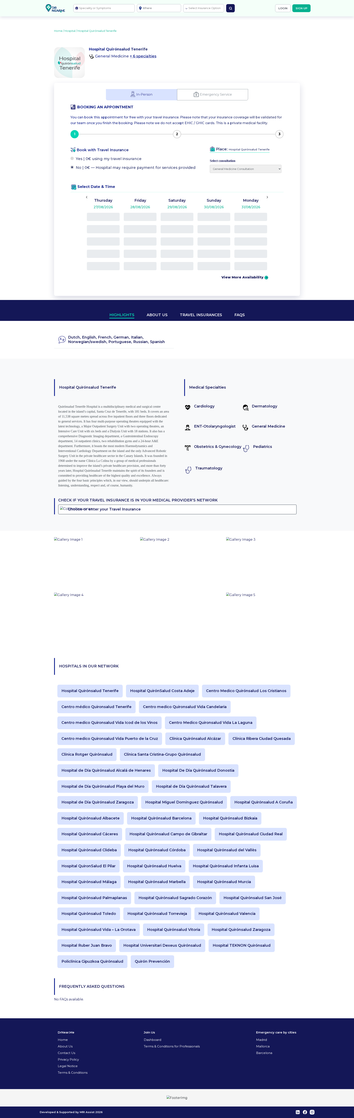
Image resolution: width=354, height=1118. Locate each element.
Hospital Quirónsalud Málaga (89, 882)
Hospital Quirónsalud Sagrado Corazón (175, 898)
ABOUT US (157, 315)
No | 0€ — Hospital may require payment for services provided (135, 167)
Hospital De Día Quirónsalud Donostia (198, 770)
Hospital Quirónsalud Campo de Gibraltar (168, 834)
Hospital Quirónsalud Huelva (154, 866)
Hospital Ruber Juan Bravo (86, 945)
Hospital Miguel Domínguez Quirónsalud (184, 802)
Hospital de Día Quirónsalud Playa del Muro (102, 786)
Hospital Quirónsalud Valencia (227, 914)
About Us (65, 1046)
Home (63, 1040)
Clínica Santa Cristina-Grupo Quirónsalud (162, 754)
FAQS (239, 315)
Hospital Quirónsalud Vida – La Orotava (98, 930)
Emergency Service (216, 94)
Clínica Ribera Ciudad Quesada (262, 739)
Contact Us (66, 1053)
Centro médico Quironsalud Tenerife (96, 707)
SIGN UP (301, 8)
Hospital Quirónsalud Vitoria (173, 930)
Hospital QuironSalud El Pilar (88, 866)
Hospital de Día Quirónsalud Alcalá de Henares (106, 770)
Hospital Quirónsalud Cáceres (89, 834)
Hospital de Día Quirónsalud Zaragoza (97, 802)
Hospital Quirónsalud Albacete (90, 818)
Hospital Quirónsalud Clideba (89, 850)
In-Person (144, 94)
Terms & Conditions (72, 1073)
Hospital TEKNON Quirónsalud (242, 945)
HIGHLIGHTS (121, 315)
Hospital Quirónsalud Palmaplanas (94, 898)
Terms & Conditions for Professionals (172, 1046)
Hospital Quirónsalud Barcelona (161, 818)
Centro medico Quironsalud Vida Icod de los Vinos (109, 723)
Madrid (261, 1040)
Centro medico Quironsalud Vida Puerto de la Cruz (109, 739)
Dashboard (152, 1040)
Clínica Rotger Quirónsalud (86, 754)
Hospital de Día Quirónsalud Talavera (191, 786)
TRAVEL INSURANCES (201, 315)
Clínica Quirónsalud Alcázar (195, 739)
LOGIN (282, 8)
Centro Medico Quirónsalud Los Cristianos (246, 691)
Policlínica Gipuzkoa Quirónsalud (92, 961)
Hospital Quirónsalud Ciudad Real (251, 834)
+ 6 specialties (143, 56)
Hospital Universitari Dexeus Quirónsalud (162, 945)
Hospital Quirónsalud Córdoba (157, 850)
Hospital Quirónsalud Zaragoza (241, 930)
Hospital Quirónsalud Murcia (224, 882)
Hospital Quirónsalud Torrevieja (157, 914)
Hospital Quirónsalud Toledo (88, 914)
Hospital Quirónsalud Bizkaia (230, 818)
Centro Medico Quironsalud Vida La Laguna (210, 723)
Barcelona (264, 1053)
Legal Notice (68, 1066)
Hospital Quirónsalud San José (253, 898)
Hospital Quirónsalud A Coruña (263, 802)
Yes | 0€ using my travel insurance (109, 159)
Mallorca (263, 1046)
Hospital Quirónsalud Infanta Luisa (226, 866)
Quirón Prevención (152, 961)
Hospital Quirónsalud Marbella (157, 882)
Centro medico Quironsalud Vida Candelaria (185, 707)
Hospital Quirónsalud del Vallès (226, 850)
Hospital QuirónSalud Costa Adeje (162, 691)
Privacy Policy (68, 1059)
